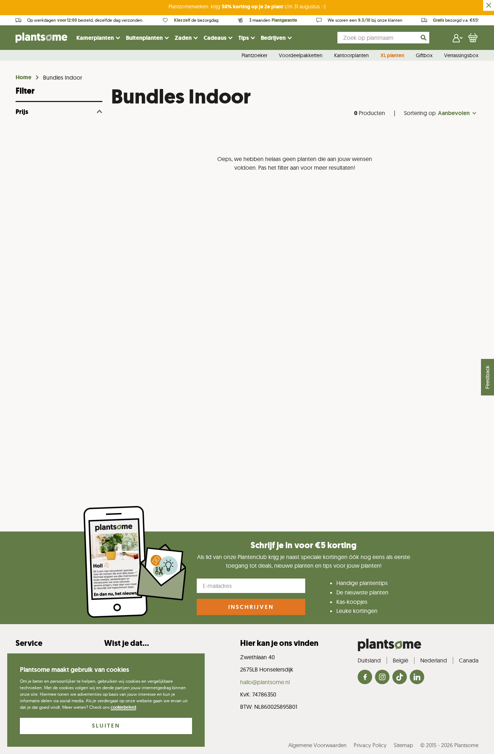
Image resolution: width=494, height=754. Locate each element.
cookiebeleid (123, 707)
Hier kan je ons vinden (279, 643)
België (400, 660)
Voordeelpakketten (301, 56)
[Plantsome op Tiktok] (399, 677)
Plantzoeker (254, 56)
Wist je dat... (126, 643)
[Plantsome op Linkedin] (417, 677)
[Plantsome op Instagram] (382, 677)
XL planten (392, 56)
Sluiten (106, 725)
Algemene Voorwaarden (317, 745)
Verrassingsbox (461, 56)
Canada (468, 660)
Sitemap (403, 745)
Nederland (433, 660)
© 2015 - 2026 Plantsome (449, 745)
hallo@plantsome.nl (265, 682)
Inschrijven (251, 607)
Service (29, 643)
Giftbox (424, 56)
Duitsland (369, 660)
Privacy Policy (370, 745)
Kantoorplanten (351, 56)
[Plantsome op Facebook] (365, 677)
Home (23, 77)
